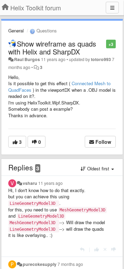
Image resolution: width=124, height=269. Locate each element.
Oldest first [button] (98, 168)
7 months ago (70, 264)
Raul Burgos (27, 59)
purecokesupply (39, 264)
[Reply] (82, 249)
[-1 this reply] (113, 249)
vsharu (30, 183)
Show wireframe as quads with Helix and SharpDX (52, 48)
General (16, 30)
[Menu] (112, 7)
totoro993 (101, 59)
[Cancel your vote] (105, 249)
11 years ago (50, 183)
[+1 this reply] (96, 249)
